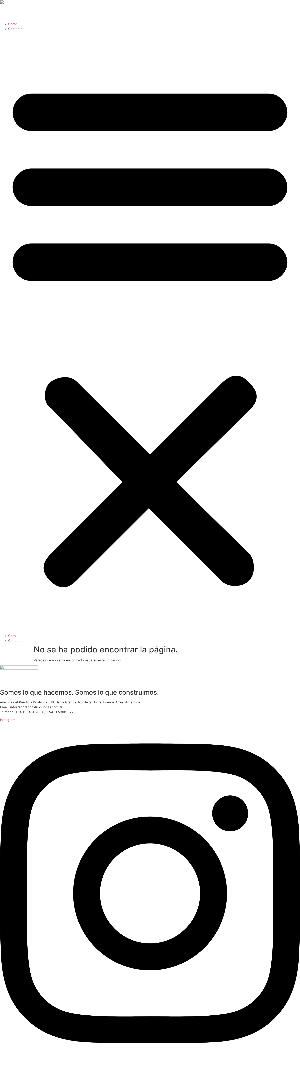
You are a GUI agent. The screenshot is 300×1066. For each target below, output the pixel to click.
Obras (12, 24)
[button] (150, 332)
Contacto (15, 29)
